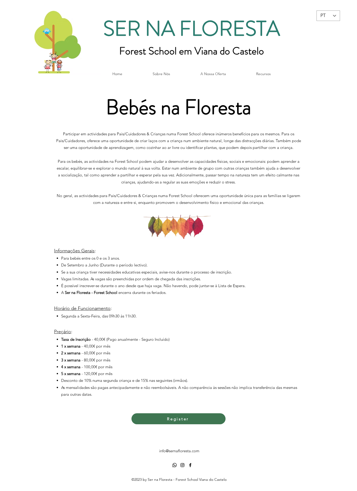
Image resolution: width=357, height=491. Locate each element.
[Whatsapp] (174, 465)
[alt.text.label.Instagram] (182, 465)
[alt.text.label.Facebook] (190, 465)
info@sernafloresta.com (179, 450)
